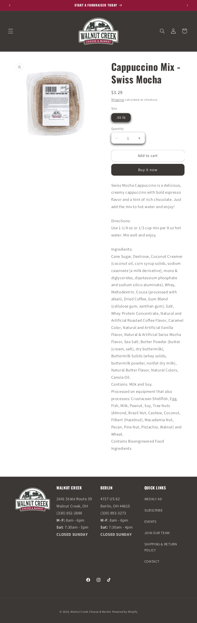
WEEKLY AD (153, 499)
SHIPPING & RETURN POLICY (160, 547)
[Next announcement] (187, 5)
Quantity (117, 128)
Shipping (117, 100)
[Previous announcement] (9, 5)
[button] (10, 31)
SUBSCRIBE (153, 510)
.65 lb (121, 117)
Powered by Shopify (124, 611)
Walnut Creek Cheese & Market (91, 611)
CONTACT (151, 561)
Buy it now (147, 169)
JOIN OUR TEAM (157, 532)
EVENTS (150, 521)
